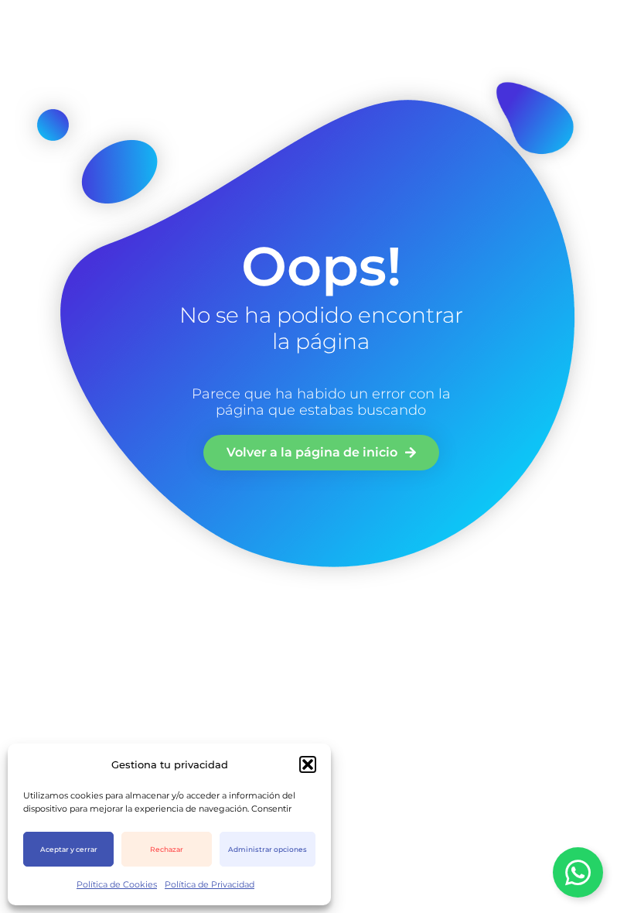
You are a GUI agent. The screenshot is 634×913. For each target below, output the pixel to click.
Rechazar (166, 849)
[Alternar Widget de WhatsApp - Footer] (578, 872)
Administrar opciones (267, 849)
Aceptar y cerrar (68, 849)
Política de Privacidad (209, 884)
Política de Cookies (117, 884)
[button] (307, 764)
